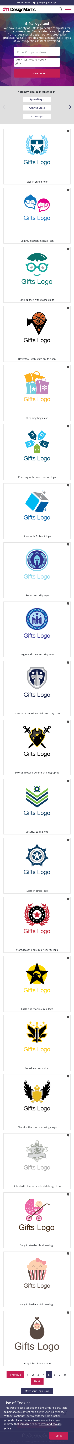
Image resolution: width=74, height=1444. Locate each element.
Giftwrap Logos (37, 107)
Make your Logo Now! (37, 1391)
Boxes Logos (37, 116)
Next (37, 1381)
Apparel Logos (37, 99)
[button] (70, 107)
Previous (15, 1374)
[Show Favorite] (34, 2)
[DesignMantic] (19, 9)
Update (37, 73)
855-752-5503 (23, 2)
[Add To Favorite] (68, 130)
